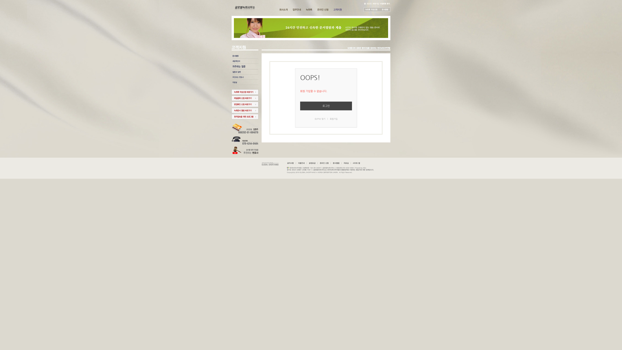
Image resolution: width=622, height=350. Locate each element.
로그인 (326, 105)
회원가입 (334, 119)
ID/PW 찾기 (320, 119)
